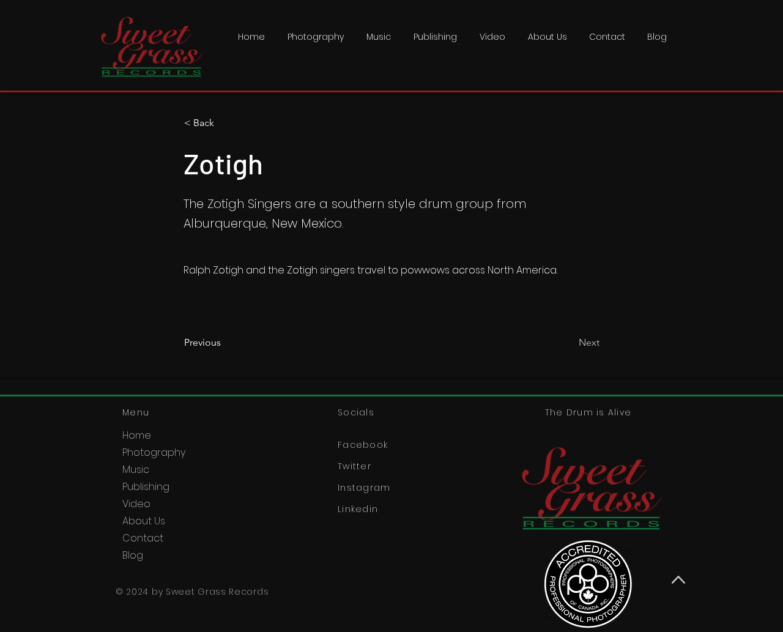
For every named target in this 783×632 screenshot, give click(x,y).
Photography (153, 452)
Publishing (145, 487)
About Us (143, 521)
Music (135, 470)
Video (136, 504)
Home (136, 435)
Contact (142, 538)
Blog (132, 555)
